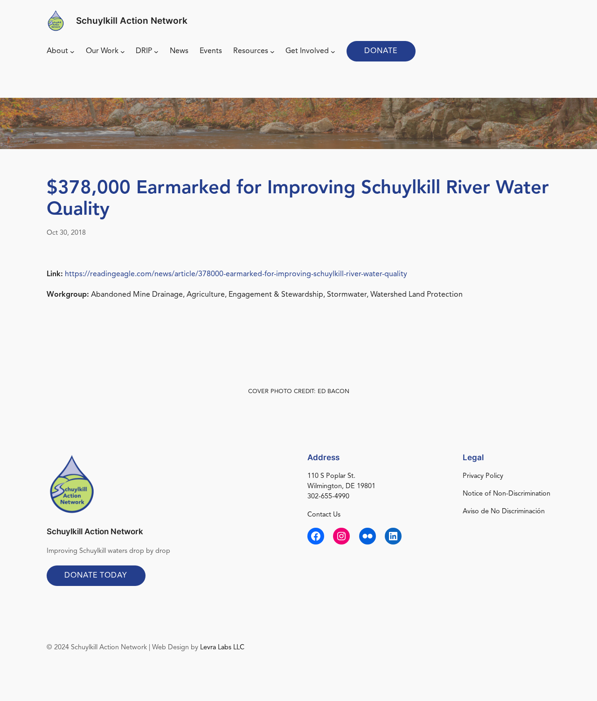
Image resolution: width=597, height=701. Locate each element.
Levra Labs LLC (222, 647)
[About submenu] (72, 51)
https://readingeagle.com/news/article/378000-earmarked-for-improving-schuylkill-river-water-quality (236, 274)
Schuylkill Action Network (131, 20)
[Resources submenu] (272, 51)
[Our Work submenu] (122, 51)
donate (380, 51)
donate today (95, 575)
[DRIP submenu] (156, 51)
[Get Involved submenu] (333, 51)
